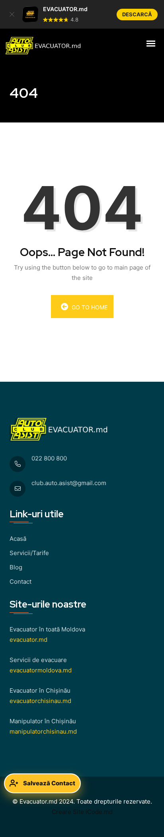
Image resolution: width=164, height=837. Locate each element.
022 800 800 (49, 458)
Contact (20, 581)
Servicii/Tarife (29, 553)
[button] (12, 14)
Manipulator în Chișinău (43, 721)
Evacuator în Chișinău (40, 690)
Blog (16, 567)
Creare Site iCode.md (82, 812)
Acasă (18, 538)
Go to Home (88, 307)
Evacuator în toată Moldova (47, 629)
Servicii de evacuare (38, 660)
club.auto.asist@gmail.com (68, 483)
